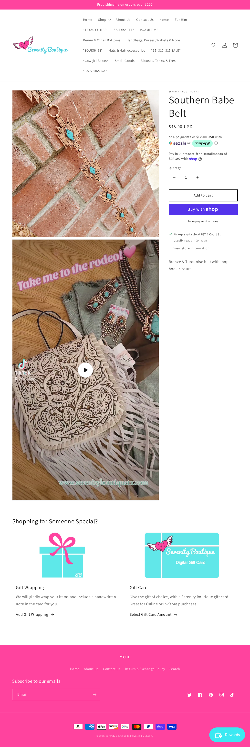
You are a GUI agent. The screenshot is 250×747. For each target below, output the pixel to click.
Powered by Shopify (142, 735)
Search (174, 669)
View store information (192, 248)
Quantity (175, 168)
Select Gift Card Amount (151, 614)
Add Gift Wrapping (32, 614)
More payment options (203, 221)
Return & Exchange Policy (145, 669)
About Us (91, 669)
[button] (104, 19)
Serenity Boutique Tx (118, 735)
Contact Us (111, 669)
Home (74, 669)
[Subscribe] (94, 694)
